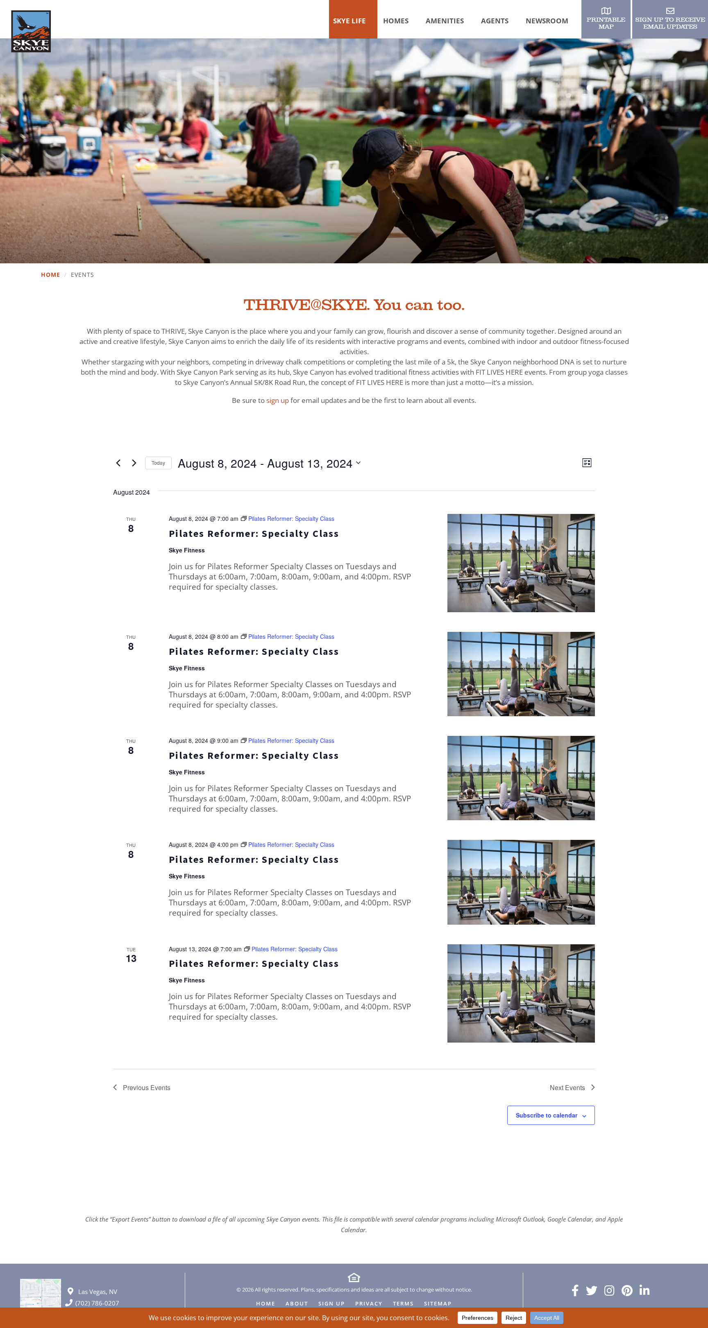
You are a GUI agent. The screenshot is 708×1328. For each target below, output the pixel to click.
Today (158, 462)
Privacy (369, 1304)
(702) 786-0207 (97, 1303)
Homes (395, 20)
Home (50, 274)
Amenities (445, 20)
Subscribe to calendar (546, 1115)
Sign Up (331, 1304)
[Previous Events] (118, 463)
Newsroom (547, 20)
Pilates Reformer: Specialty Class (254, 533)
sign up (277, 400)
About (297, 1304)
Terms (403, 1304)
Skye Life (349, 20)
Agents (494, 20)
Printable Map (606, 23)
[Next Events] (134, 463)
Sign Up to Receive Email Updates (670, 23)
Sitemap (438, 1304)
